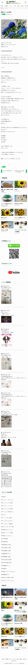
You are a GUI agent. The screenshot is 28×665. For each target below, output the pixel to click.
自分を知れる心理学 (7, 559)
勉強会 (20, 659)
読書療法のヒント (7, 565)
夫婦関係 (7, 659)
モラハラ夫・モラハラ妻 (8, 526)
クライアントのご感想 (8, 502)
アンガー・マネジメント (8, 499)
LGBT (4, 496)
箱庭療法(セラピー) (7, 553)
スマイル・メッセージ (8, 505)
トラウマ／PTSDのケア (8, 511)
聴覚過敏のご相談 (7, 556)
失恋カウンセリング (7, 535)
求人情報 (24, 659)
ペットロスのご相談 (7, 517)
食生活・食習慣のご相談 (8, 577)
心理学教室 (5, 538)
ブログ (4, 14)
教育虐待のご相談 (7, 544)
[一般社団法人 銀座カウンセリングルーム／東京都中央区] (14, 2)
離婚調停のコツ (6, 574)
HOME (3, 659)
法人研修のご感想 (7, 547)
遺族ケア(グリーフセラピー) (9, 571)
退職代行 (5, 568)
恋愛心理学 (5, 541)
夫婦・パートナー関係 (8, 532)
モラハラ (11, 659)
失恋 (14, 659)
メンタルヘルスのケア (8, 520)
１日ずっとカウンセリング (9, 580)
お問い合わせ (14, 660)
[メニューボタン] (2, 2)
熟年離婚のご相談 (7, 550)
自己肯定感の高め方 (7, 562)
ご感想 (17, 659)
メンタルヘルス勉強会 (8, 523)
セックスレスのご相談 (8, 508)
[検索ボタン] (25, 2)
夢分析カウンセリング (8, 529)
